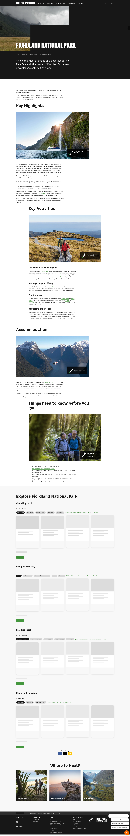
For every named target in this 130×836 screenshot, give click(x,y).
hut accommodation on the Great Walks (43, 468)
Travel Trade (76, 825)
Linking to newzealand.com (56, 826)
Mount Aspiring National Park (53, 277)
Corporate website (77, 828)
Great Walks (45, 271)
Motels (18, 577)
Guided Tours (20, 704)
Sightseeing (50, 512)
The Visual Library (77, 823)
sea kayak (52, 287)
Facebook (20, 825)
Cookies (52, 832)
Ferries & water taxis (36, 641)
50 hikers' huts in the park (52, 382)
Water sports (60, 512)
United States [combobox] (108, 3)
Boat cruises (30, 512)
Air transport (70, 641)
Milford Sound (65, 298)
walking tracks (42, 193)
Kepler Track (40, 275)
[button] (41, 3)
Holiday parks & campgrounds (42, 577)
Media (74, 821)
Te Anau (67, 300)
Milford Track (57, 273)
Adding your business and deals (57, 825)
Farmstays (61, 577)
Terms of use (53, 828)
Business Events (76, 826)
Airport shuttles (48, 641)
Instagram (20, 823)
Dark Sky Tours (33, 320)
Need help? (35, 823)
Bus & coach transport (22, 641)
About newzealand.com (55, 823)
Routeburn (31, 277)
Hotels (54, 577)
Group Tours (30, 704)
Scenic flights (20, 512)
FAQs (51, 821)
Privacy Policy (53, 830)
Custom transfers (59, 641)
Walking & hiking (40, 512)
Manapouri (31, 302)
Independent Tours (40, 704)
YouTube (20, 828)
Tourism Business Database (79, 830)
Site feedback (36, 821)
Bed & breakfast (27, 577)
